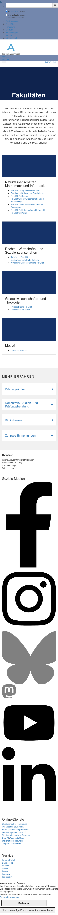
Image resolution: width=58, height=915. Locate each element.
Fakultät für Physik (19, 212)
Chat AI (5, 837)
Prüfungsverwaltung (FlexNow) (16, 829)
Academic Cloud (17, 837)
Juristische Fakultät (19, 257)
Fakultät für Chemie (19, 196)
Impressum (7, 876)
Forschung (10, 26)
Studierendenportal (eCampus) (16, 835)
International (11, 38)
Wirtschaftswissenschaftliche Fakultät (27, 262)
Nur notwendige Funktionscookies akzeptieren (27, 910)
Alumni (9, 35)
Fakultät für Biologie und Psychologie (27, 193)
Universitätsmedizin (19, 350)
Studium (9, 29)
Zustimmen (23, 902)
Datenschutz (7, 862)
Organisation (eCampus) (13, 826)
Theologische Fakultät (20, 309)
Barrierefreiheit (8, 860)
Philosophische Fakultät (21, 306)
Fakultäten (10, 24)
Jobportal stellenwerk (11, 843)
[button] (5, 56)
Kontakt (5, 865)
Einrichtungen (12, 32)
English (51, 62)
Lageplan (6, 874)
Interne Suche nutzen (16, 15)
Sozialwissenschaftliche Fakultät (25, 259)
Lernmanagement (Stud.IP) (14, 832)
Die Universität (12, 21)
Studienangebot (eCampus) (14, 823)
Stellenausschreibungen (13, 840)
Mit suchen (16, 11)
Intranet (5, 871)
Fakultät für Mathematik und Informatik (28, 210)
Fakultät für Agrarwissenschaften (25, 190)
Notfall (5, 868)
